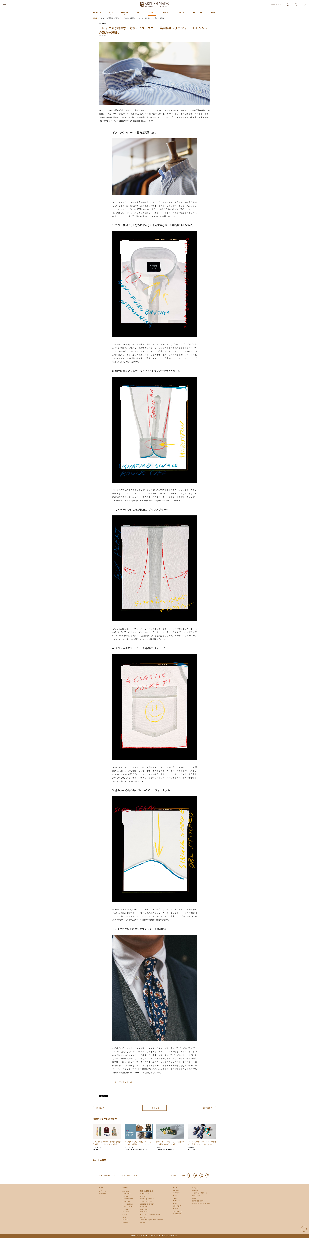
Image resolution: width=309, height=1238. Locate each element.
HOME (101, 1187)
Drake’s (125, 1222)
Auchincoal (126, 1193)
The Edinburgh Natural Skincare (151, 1220)
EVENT (182, 12)
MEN (175, 1188)
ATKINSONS (160, 1149)
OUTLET (176, 1193)
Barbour (125, 1196)
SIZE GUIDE (177, 1211)
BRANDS (97, 12)
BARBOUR (128, 1149)
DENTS (125, 1220)
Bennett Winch (128, 1199)
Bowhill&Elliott (128, 1204)
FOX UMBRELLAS (146, 1191)
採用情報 (195, 1190)
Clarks (125, 1214)
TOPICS (152, 12)
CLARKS (146, 1149)
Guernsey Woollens (147, 1199)
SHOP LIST (198, 12)
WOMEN (176, 1190)
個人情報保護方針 (198, 1201)
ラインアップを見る (124, 1082)
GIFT (138, 12)
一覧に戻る (155, 1108)
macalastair (144, 1207)
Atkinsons (126, 1191)
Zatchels (143, 1222)
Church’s (126, 1212)
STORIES (167, 12)
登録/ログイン (276, 4)
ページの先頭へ (304, 1229)
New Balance (145, 1209)
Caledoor (126, 1209)
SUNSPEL (144, 1217)
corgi (124, 1217)
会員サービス (103, 1193)
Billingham (126, 1201)
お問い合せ (196, 1196)
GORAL (143, 1196)
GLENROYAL (145, 1193)
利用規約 (195, 1198)
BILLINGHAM (138, 1149)
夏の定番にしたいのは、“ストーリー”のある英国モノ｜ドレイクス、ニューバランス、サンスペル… (138, 1144)
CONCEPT (177, 1214)
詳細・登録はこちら (129, 1175)
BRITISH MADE (128, 1207)
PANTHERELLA (145, 1212)
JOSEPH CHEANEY (147, 1204)
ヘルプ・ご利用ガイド (199, 1193)
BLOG (213, 12)
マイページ (102, 1191)
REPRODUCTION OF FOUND (150, 1214)
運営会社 (195, 1188)
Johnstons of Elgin (146, 1201)
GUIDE (175, 1209)
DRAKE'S (102, 24)
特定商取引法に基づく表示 (201, 1203)
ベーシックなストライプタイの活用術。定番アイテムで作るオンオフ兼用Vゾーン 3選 (202, 1144)
